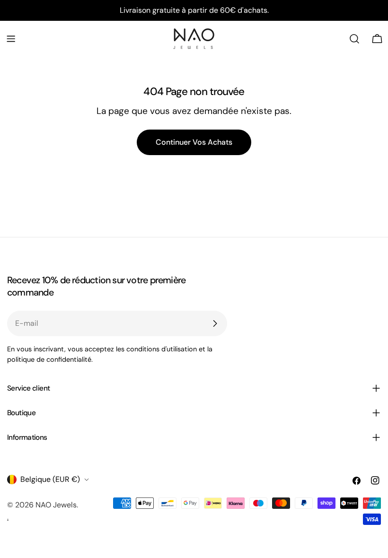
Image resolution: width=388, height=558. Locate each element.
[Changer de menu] (10, 38)
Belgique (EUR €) (50, 479)
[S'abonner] (214, 323)
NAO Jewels (56, 505)
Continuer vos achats (194, 142)
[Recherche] (354, 38)
